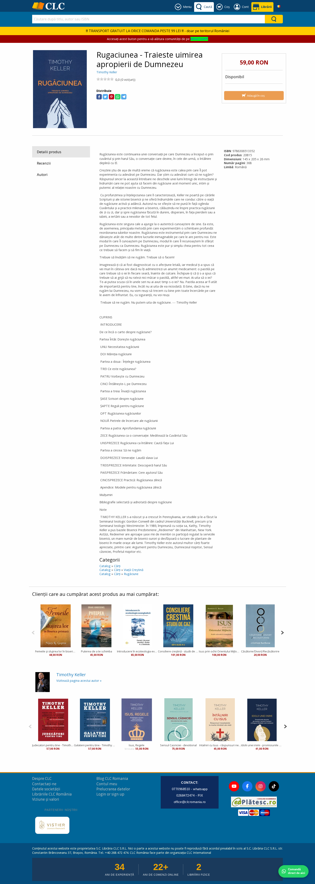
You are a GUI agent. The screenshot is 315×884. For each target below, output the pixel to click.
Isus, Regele (136, 745)
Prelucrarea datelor (113, 789)
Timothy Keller (106, 72)
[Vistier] (52, 825)
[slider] (105, 79)
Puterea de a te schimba (96, 651)
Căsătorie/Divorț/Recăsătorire (260, 651)
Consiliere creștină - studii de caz (178, 651)
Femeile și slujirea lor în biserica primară (55, 651)
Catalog (105, 566)
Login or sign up (110, 794)
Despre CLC (42, 778)
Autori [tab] (42, 174)
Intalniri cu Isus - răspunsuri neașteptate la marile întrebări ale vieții (220, 745)
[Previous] (33, 632)
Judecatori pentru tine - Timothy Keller (53, 745)
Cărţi (117, 566)
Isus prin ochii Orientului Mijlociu (219, 651)
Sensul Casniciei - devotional (178, 745)
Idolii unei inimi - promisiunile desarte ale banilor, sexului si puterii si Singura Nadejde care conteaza (262, 745)
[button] (99, 96)
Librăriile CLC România (52, 794)
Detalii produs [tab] (49, 151)
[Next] (282, 632)
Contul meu (106, 783)
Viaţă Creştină (133, 570)
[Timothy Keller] (42, 682)
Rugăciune (131, 574)
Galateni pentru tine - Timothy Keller (95, 745)
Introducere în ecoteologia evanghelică (137, 651)
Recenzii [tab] (44, 163)
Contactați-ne (44, 783)
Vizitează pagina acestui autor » (79, 681)
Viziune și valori (45, 799)
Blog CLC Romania (112, 778)
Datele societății (46, 789)
